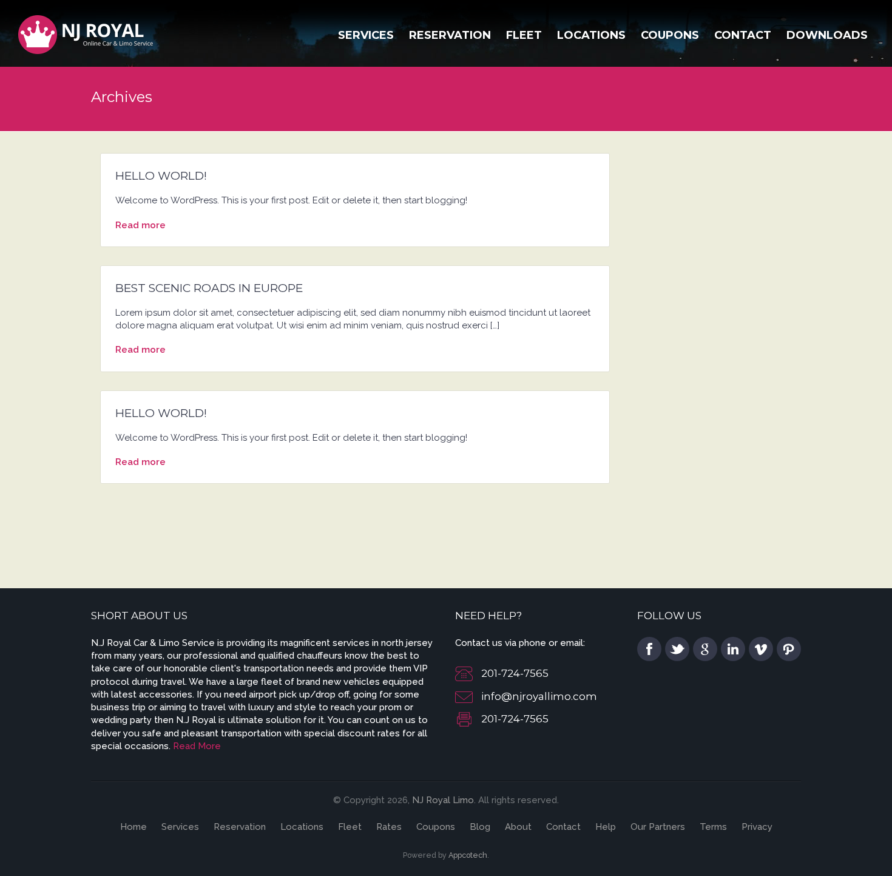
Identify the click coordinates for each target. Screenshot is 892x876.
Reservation (450, 35)
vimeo (761, 649)
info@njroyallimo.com (539, 696)
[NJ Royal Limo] (86, 33)
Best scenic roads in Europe (209, 288)
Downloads (827, 35)
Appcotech (467, 855)
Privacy (757, 826)
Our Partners (657, 826)
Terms (713, 826)
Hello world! (161, 176)
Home (133, 826)
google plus (705, 649)
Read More (197, 746)
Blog (480, 826)
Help (605, 826)
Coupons (670, 35)
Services (366, 35)
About (518, 826)
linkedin (733, 649)
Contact (742, 35)
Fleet (524, 35)
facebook (649, 649)
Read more (140, 225)
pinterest (789, 649)
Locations (591, 35)
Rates (389, 826)
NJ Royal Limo (443, 800)
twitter (677, 649)
